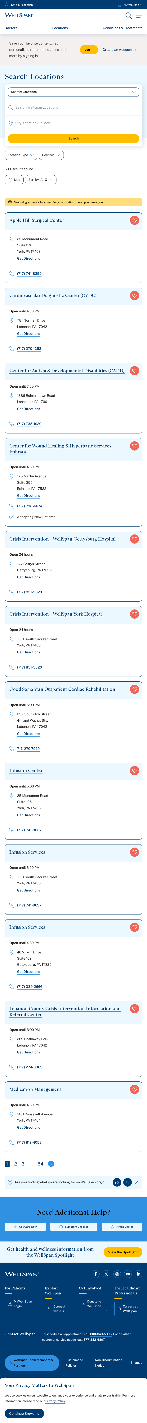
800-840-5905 (101, 1334)
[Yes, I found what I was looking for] (117, 1182)
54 (40, 1163)
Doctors (11, 28)
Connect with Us (59, 1309)
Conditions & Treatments (122, 28)
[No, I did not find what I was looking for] (127, 1182)
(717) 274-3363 (29, 1067)
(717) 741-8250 (29, 274)
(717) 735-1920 (29, 424)
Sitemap (136, 1362)
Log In (89, 49)
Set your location (63, 202)
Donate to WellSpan (94, 1304)
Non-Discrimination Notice (108, 1362)
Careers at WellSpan (130, 1309)
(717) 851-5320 (29, 592)
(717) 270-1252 (29, 349)
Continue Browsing (24, 1413)
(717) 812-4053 (29, 1142)
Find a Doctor (124, 1226)
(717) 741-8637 (29, 830)
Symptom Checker (76, 1226)
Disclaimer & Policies (74, 1362)
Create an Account (117, 50)
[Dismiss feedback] (136, 1182)
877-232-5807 (94, 1339)
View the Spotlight (123, 1252)
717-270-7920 (28, 749)
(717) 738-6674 (29, 506)
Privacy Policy (55, 1401)
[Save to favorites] (134, 220)
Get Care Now (28, 1226)
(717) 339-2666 (29, 987)
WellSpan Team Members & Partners (33, 1362)
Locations (60, 28)
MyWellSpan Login (23, 1304)
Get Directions (28, 258)
